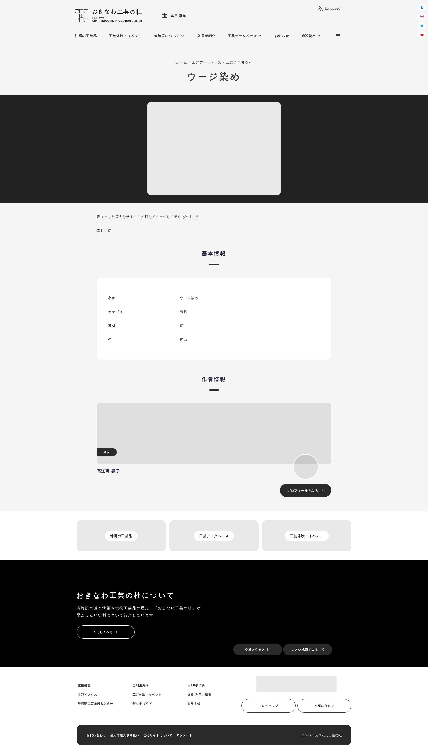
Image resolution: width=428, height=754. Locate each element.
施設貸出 (311, 35)
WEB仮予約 (196, 685)
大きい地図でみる (308, 649)
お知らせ (282, 35)
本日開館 (174, 15)
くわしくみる (106, 632)
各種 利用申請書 (200, 694)
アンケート (184, 735)
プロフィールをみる (306, 490)
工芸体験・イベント (125, 35)
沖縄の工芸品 (86, 35)
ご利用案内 (141, 685)
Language (329, 8)
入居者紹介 (206, 35)
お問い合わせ (324, 706)
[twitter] (422, 25)
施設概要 (84, 685)
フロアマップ (269, 706)
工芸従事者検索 (239, 62)
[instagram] (422, 16)
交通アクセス (258, 649)
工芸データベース (245, 35)
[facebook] (422, 7)
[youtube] (422, 34)
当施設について (169, 35)
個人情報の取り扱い (124, 735)
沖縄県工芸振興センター (95, 703)
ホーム (181, 62)
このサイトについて (158, 735)
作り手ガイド (142, 703)
